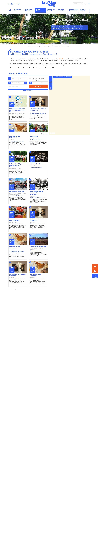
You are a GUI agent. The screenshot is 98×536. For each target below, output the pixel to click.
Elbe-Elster (61, 58)
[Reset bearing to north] (50, 84)
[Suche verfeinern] (24, 90)
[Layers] (50, 88)
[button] (95, 271)
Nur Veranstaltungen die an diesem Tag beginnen (37, 79)
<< (9, 289)
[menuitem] (86, 4)
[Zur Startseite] (10, 11)
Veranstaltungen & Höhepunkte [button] (73, 10)
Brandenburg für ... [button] (17, 10)
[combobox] (17, 83)
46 (15, 289)
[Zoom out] (50, 81)
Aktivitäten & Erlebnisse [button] (28, 10)
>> (17, 289)
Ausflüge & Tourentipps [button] (61, 10)
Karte (16, 4)
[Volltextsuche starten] (81, 3)
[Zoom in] (50, 77)
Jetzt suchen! (38, 86)
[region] (69, 105)
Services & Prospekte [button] (83, 10)
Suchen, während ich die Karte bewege (63, 76)
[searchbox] (18, 82)
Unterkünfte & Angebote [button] (51, 10)
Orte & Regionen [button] (38, 10)
